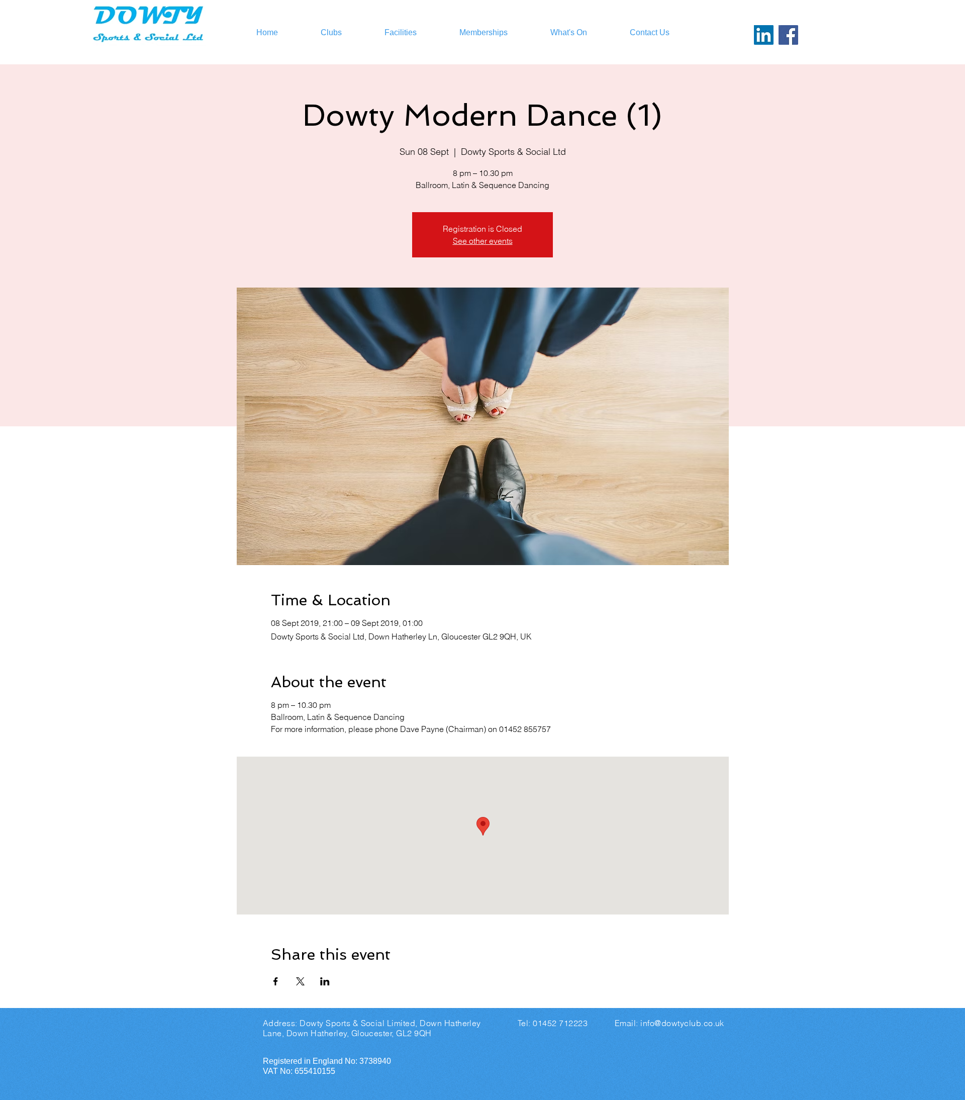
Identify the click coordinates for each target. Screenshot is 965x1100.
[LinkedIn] (764, 35)
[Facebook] (788, 35)
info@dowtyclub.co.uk (682, 1023)
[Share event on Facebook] (275, 981)
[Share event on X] (300, 981)
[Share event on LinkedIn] (325, 981)
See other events (483, 241)
